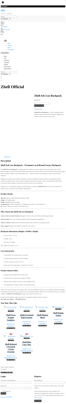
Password (6, 385)
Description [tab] (7, 156)
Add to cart (39, 105)
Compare (6, 62)
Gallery (6, 64)
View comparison (7, 372)
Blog (5, 56)
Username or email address (11, 380)
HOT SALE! (4, 6)
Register (38, 401)
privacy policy (38, 397)
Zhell (3, 10)
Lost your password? (6, 397)
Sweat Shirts (11, 49)
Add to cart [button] (11, 328)
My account (7, 66)
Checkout (6, 60)
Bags (9, 43)
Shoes (9, 47)
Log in (3, 393)
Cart (5, 58)
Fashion (10, 45)
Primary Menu (4, 52)
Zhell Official (7, 68)
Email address (41, 380)
